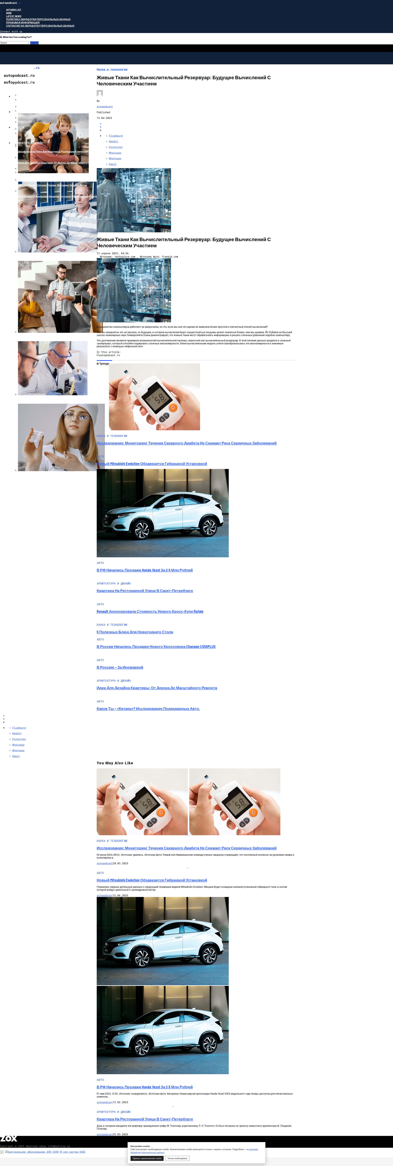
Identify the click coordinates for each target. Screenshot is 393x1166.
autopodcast (105, 106)
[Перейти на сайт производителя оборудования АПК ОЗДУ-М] (45, 1151)
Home (9, 12)
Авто (15, 96)
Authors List (13, 9)
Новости (18, 127)
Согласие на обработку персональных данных (40, 25)
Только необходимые (177, 1158)
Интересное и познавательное (34, 80)
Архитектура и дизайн (27, 142)
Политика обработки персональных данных (38, 19)
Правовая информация (23, 22)
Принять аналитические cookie (147, 1158)
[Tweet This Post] (199, 126)
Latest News (13, 16)
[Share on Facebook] (199, 123)
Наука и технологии (26, 111)
